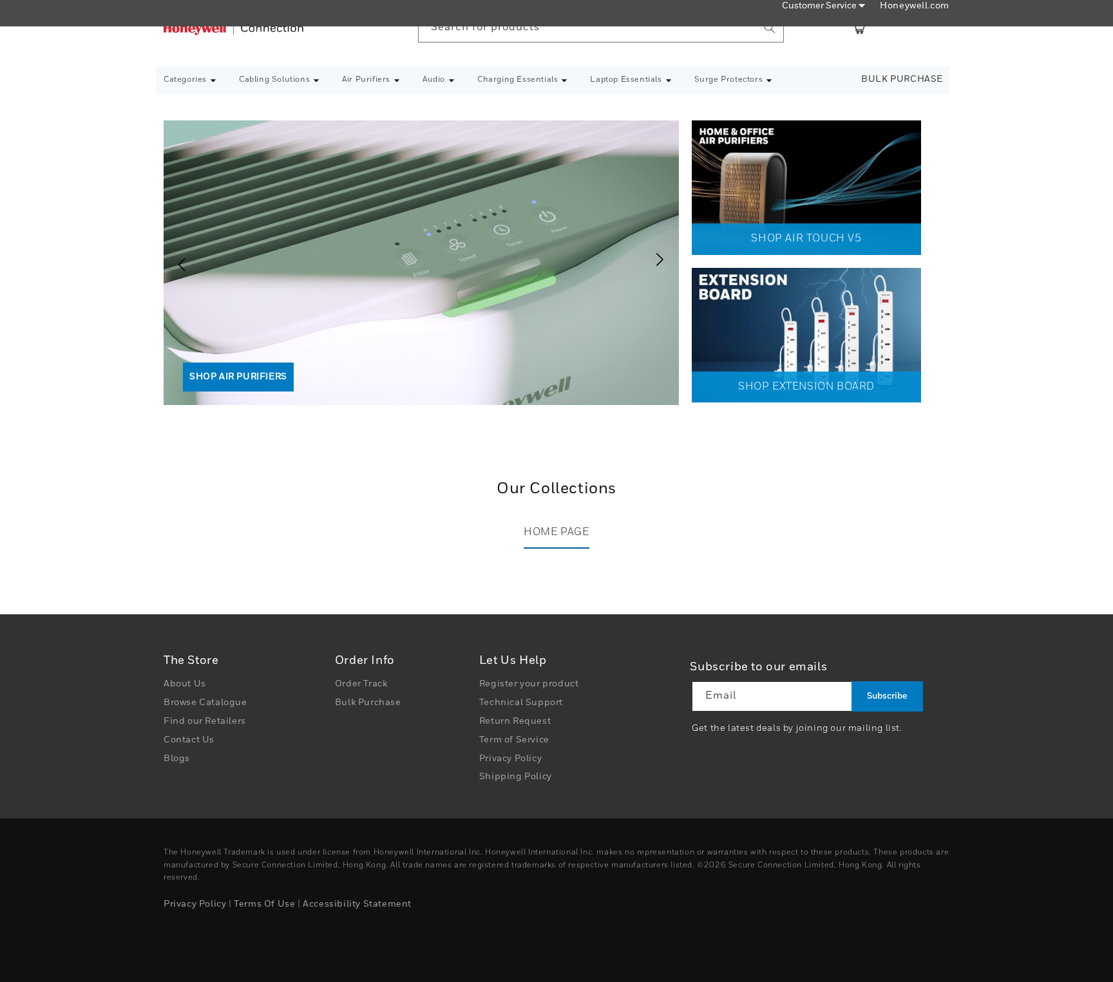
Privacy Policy (510, 758)
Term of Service (514, 739)
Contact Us (189, 739)
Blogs (177, 758)
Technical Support (521, 702)
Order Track (361, 684)
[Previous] (176, 259)
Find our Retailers (205, 721)
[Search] (770, 28)
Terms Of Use (264, 904)
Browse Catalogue (205, 702)
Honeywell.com (914, 5)
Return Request (515, 721)
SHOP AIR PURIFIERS (238, 376)
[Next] (662, 259)
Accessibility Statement (357, 904)
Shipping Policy (515, 777)
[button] (190, 80)
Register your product (529, 684)
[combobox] (601, 28)
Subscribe (887, 696)
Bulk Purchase (902, 79)
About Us (185, 684)
